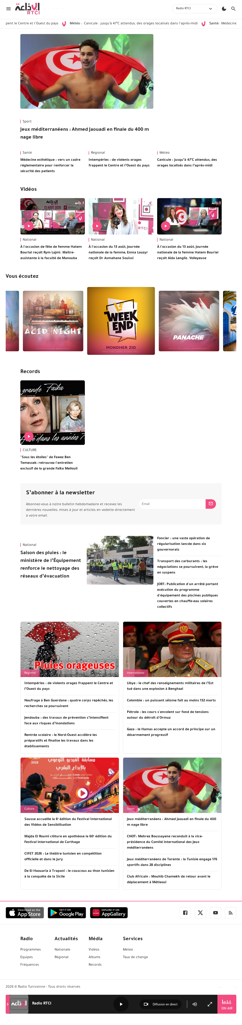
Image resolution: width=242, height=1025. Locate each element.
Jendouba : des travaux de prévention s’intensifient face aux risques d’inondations (66, 721)
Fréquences (29, 965)
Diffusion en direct (165, 1004)
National (29, 240)
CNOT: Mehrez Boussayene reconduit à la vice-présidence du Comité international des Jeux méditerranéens (165, 842)
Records (30, 372)
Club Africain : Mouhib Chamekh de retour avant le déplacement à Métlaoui (168, 880)
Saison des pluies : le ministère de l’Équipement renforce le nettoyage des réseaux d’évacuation (50, 565)
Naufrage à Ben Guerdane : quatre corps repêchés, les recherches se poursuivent (68, 703)
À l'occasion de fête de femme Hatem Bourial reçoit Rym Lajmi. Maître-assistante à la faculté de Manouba (51, 253)
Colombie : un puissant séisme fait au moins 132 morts (171, 701)
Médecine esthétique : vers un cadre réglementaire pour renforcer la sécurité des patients (50, 166)
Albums (94, 958)
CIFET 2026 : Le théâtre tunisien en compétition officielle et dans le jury (63, 857)
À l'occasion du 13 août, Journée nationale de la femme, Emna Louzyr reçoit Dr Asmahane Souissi (118, 253)
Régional (98, 153)
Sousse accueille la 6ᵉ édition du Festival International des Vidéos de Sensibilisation (68, 822)
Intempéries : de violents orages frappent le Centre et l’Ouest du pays (119, 163)
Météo (165, 153)
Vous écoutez (22, 277)
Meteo (128, 950)
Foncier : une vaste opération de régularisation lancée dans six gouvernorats (183, 544)
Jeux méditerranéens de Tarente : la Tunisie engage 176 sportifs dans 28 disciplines (172, 862)
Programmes (30, 950)
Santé (27, 153)
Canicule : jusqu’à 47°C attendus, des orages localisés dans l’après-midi (106, 24)
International (135, 673)
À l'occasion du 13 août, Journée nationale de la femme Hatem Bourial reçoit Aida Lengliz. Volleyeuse (187, 253)
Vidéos (28, 190)
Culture (29, 809)
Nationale (62, 950)
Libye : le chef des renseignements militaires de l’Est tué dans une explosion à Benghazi (170, 686)
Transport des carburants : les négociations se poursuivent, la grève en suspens (187, 567)
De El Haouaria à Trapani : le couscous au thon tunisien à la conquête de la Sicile (69, 874)
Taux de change (135, 958)
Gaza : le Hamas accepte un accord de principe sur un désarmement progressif (171, 732)
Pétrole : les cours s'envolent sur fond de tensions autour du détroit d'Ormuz (168, 715)
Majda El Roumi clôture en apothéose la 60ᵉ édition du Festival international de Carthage (68, 839)
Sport (27, 122)
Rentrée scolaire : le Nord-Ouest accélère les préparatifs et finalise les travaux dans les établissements (60, 741)
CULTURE (30, 450)
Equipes (26, 958)
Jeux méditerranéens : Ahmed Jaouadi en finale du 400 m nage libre (84, 133)
